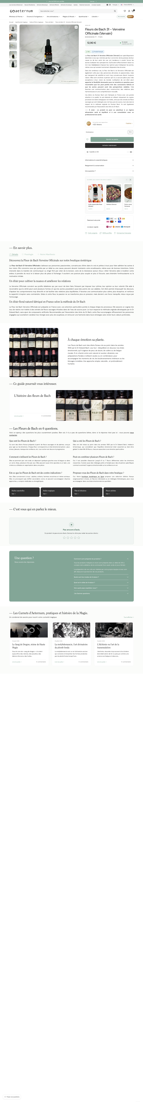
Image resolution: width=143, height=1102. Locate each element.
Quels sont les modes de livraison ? (86, 577)
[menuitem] (16, 5)
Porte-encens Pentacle (128, 205)
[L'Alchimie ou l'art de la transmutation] (114, 630)
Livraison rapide (96, 5)
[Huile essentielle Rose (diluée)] (95, 193)
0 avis (100, 37)
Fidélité (130, 16)
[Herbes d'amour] (113, 193)
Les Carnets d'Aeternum (16, 5)
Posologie (29, 254)
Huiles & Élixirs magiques (36, 22)
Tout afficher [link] (128, 617)
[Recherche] (114, 11)
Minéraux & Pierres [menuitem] (15, 17)
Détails (15, 254)
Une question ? (90, 171)
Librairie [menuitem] (94, 17)
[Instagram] (110, 5)
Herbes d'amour (111, 204)
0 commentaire (46, 416)
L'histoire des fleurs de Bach (32, 396)
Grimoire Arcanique (66, 5)
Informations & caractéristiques (96, 160)
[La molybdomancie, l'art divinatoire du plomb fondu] (71, 630)
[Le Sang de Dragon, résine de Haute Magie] (29, 630)
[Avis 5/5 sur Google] (130, 152)
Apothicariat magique (21, 22)
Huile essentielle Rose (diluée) (95, 205)
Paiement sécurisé (84, 5)
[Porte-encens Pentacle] (131, 193)
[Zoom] (76, 27)
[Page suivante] (130, 179)
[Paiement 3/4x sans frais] (129, 152)
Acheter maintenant (109, 145)
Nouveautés (121, 16)
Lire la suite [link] (18, 416)
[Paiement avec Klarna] (128, 152)
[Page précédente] (126, 179)
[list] (109, 197)
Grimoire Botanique (42, 5)
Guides (76, 5)
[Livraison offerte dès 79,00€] (132, 152)
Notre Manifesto (47, 254)
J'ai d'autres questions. (82, 593)
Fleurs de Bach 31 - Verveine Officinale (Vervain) (68, 22)
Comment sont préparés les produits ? (87, 559)
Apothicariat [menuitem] (83, 17)
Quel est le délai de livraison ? (84, 583)
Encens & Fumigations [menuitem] (34, 17)
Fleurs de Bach (49, 22)
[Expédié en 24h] (131, 152)
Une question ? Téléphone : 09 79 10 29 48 (89, 1)
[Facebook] (107, 5)
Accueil (11, 22)
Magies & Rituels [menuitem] (68, 17)
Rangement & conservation (94, 166)
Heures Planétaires (30, 5)
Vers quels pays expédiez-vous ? (85, 588)
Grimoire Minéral (54, 5)
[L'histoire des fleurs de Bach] (94, 405)
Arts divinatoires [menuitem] (52, 17)
